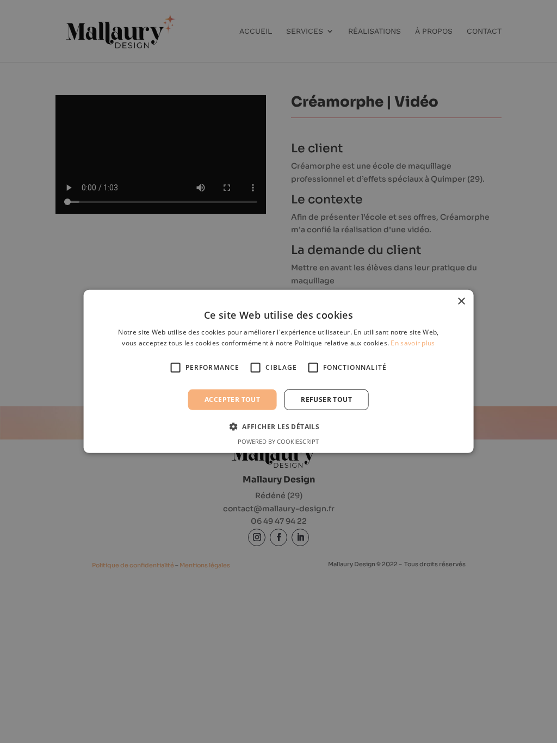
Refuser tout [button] (326, 399)
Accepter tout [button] (232, 399)
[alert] (278, 371)
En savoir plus (413, 343)
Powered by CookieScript (278, 441)
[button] (278, 426)
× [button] (461, 302)
